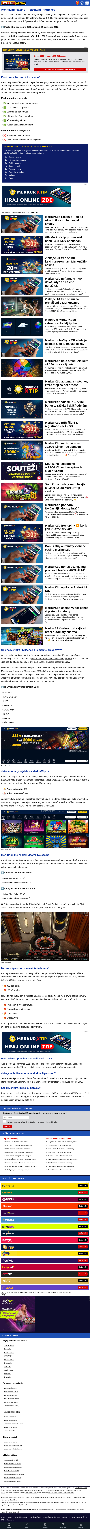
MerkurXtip (7, 1377)
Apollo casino (8, 1370)
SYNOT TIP (8, 1356)
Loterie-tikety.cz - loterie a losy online (59, 1145)
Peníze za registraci (10, 1395)
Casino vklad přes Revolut (12, 1477)
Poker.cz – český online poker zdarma (60, 1156)
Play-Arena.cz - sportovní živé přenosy (60, 1163)
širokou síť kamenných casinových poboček (51, 659)
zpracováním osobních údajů (24, 1122)
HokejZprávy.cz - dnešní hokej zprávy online (19, 1152)
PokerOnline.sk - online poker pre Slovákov (61, 1170)
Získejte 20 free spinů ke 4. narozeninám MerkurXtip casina (66, 261)
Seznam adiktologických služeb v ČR (45, 1510)
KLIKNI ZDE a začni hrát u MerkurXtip (60, 70)
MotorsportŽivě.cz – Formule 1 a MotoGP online (20, 1159)
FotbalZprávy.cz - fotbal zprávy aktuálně (17, 1149)
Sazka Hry (7, 1366)
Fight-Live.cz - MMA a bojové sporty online (18, 1145)
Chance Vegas (9, 1359)
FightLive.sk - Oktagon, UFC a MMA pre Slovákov (21, 1166)
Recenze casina (15, 157)
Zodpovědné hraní (31, 1493)
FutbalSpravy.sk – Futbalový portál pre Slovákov (20, 1170)
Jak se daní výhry (9, 1431)
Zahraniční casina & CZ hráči (13, 1424)
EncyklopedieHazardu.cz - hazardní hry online (62, 1142)
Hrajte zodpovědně (7, 1497)
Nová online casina (10, 1420)
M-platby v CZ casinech (11, 1470)
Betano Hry (7, 1349)
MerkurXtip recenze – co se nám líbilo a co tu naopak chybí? (64, 220)
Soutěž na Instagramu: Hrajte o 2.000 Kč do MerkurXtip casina (65, 488)
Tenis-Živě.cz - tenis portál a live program (18, 1156)
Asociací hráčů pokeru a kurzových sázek (61, 1493)
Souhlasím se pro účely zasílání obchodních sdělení (32, 1122)
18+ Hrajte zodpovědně (76, 1517)
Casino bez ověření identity (13, 1445)
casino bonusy (78, 996)
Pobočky (12, 178)
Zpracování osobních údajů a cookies (55, 1517)
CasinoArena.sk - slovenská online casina (61, 1166)
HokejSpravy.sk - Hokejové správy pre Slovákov (63, 1159)
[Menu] (87, 3)
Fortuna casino (9, 1352)
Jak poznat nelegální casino (13, 1449)
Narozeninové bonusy (11, 1392)
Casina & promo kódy (11, 1402)
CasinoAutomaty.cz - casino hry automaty (61, 1149)
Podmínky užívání (35, 1517)
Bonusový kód (14, 166)
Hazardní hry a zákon (11, 1427)
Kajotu (4, 780)
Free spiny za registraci (11, 1399)
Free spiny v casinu (16, 172)
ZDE (80, 1082)
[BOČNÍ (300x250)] (17, 1331)
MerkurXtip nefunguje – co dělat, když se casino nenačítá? (63, 282)
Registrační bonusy (10, 1388)
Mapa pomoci (61, 1510)
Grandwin (7, 1373)
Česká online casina (10, 1417)
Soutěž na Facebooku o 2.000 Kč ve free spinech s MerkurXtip (63, 467)
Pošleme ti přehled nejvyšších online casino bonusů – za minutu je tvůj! (35, 1113)
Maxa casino (8, 1363)
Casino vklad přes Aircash (12, 1481)
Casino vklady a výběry (11, 1460)
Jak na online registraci (17, 160)
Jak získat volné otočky (11, 1406)
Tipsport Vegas (9, 1345)
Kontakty (10, 1517)
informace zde (42, 1502)
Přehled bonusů (15, 163)
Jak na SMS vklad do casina (13, 1467)
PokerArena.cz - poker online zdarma (59, 1152)
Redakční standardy (21, 1517)
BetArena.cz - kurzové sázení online (16, 1142)
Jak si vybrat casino (10, 1442)
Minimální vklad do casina (12, 1463)
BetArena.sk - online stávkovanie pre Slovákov (20, 1163)
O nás (3, 1517)
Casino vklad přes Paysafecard (14, 1474)
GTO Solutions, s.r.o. (7, 1520)
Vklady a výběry (15, 169)
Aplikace (12, 175)
